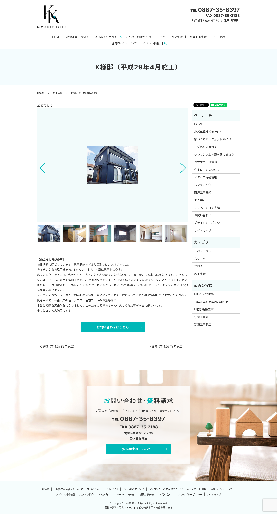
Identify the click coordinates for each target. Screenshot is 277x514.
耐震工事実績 (199, 37)
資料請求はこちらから (138, 449)
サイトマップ (202, 230)
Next (186, 166)
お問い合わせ (202, 215)
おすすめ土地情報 (205, 162)
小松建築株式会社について (211, 132)
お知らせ (200, 258)
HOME (56, 37)
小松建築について (77, 37)
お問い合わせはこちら (113, 327)
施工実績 (219, 37)
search (167, 43)
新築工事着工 (202, 317)
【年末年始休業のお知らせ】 (212, 302)
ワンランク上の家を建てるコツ (214, 154)
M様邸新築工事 (204, 309)
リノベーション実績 (170, 37)
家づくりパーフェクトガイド (212, 139)
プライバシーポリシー (208, 222)
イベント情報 (151, 43)
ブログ (198, 266)
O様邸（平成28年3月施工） (58, 346)
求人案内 (200, 200)
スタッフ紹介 (202, 184)
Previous (39, 166)
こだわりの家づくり (138, 37)
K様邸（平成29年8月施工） (167, 346)
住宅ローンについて (124, 43)
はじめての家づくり (107, 37)
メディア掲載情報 (205, 177)
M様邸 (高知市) (204, 294)
